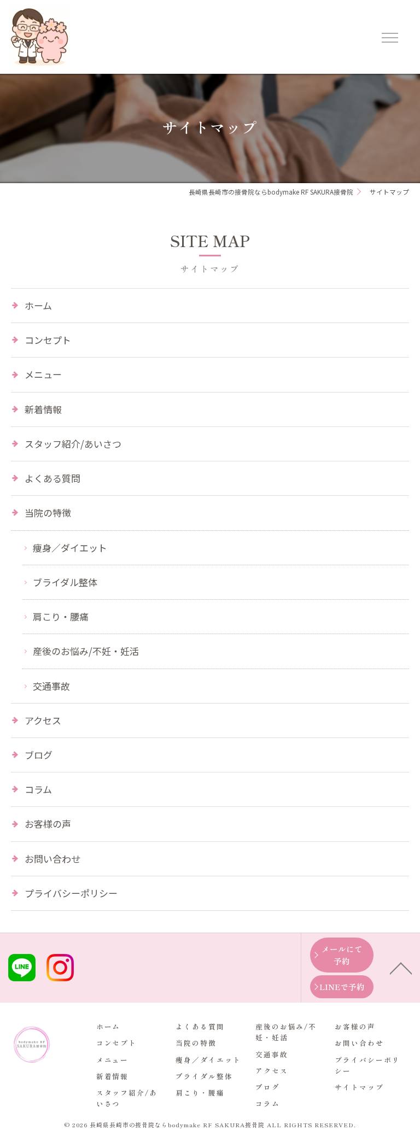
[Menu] (389, 37)
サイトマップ (359, 1087)
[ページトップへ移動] (401, 968)
